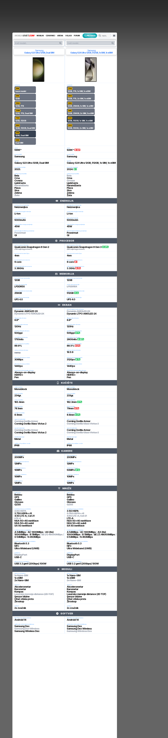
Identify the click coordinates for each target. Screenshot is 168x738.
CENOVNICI (50, 36)
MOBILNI (40, 36)
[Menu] (114, 35)
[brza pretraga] (100, 35)
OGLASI (68, 36)
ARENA (60, 36)
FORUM (77, 36)
